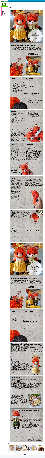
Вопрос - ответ (3, 13)
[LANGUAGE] (25, 454)
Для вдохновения (4, 12)
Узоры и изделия (4, 10)
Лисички (12, 3)
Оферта (2, 14)
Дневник (4, 11)
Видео (4, 9)
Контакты (3, 15)
